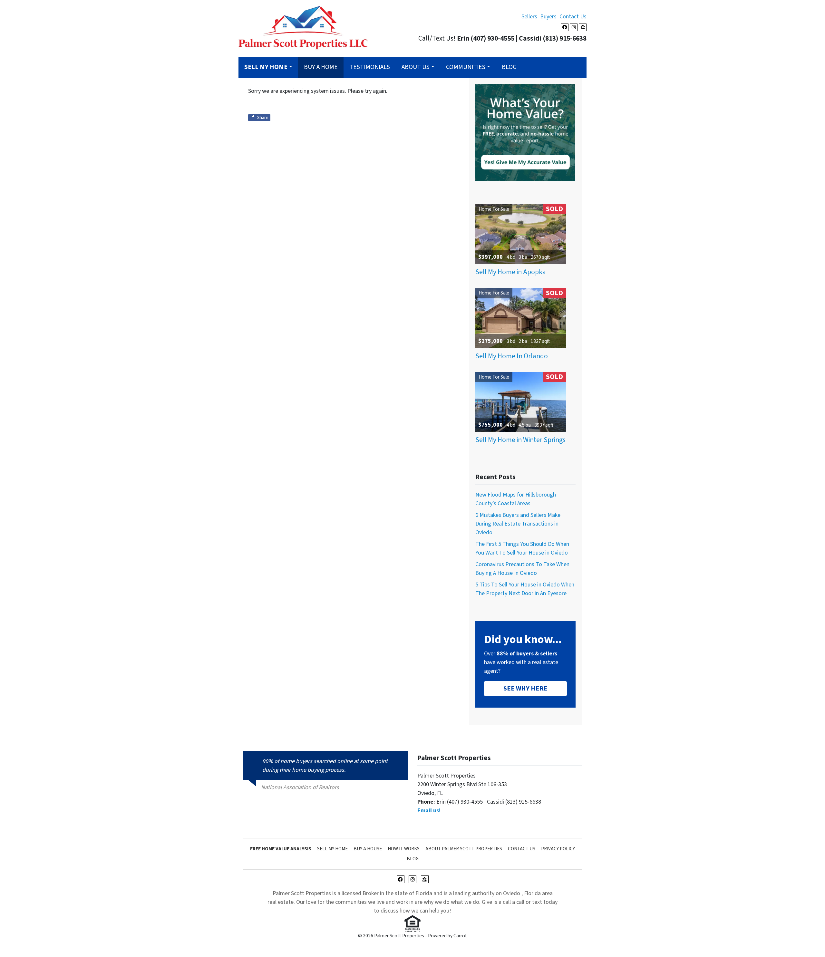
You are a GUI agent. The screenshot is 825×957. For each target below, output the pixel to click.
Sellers (529, 17)
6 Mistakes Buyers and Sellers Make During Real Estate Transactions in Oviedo (517, 523)
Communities (465, 67)
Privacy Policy (558, 848)
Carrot (460, 935)
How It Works (404, 848)
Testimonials (369, 67)
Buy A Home (321, 67)
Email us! (429, 811)
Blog (509, 67)
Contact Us (573, 17)
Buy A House (368, 848)
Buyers (548, 17)
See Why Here (525, 688)
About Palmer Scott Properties (463, 848)
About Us (416, 67)
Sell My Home (332, 848)
